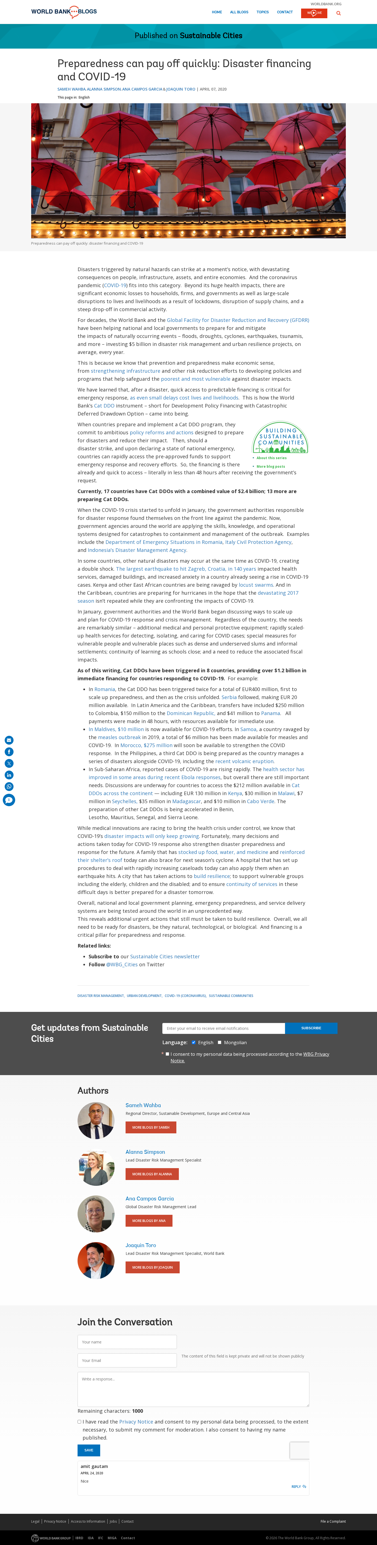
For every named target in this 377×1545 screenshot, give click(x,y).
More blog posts (271, 466)
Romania (104, 689)
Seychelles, (125, 801)
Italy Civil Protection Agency (258, 542)
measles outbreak (119, 737)
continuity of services (251, 884)
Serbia (229, 697)
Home (217, 12)
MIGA (112, 1538)
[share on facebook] (9, 751)
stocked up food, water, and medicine (223, 852)
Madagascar (186, 801)
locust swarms (256, 584)
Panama (270, 713)
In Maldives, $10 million (116, 729)
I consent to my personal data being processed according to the (250, 1057)
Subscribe (311, 1028)
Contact (285, 12)
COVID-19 (115, 285)
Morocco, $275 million (146, 745)
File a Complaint (333, 1521)
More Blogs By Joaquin (152, 1267)
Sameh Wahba (71, 89)
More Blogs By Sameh (150, 1127)
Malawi (286, 793)
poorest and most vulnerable (195, 378)
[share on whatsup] (9, 786)
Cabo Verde (260, 801)
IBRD (79, 1538)
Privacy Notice (136, 1421)
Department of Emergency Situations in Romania (163, 542)
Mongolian (235, 1042)
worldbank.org (326, 4)
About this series (272, 458)
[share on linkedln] (9, 775)
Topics (263, 12)
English (84, 97)
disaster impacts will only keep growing (151, 836)
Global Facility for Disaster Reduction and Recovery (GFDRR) (238, 320)
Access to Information (88, 1521)
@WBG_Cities (122, 964)
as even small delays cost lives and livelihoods (184, 397)
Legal (35, 1521)
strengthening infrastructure (125, 370)
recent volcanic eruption (244, 761)
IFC (100, 1538)
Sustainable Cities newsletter (165, 956)
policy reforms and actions (161, 432)
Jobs (113, 1521)
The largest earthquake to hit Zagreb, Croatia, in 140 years (186, 568)
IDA (91, 1538)
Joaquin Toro (180, 89)
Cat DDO (104, 405)
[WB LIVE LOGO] (314, 13)
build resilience (212, 876)
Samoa (248, 729)
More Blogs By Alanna (152, 1174)
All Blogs (239, 12)
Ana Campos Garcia (142, 89)
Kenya (235, 793)
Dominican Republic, (192, 713)
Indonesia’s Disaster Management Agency (137, 550)
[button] (338, 13)
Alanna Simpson (104, 89)
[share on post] (9, 763)
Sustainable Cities (211, 36)
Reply (296, 1486)
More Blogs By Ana (149, 1220)
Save (88, 1450)
